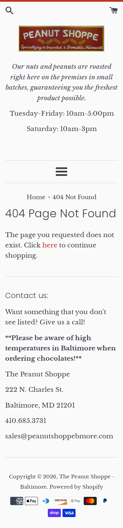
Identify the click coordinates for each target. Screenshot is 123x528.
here (49, 245)
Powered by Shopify (76, 487)
